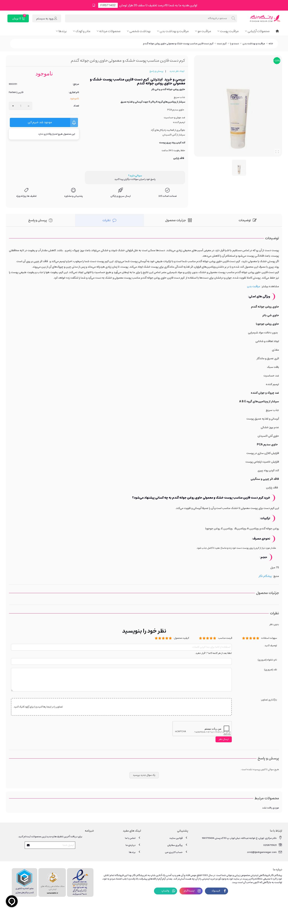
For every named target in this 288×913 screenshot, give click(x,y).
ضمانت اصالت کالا (167, 196)
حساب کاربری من (174, 852)
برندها (63, 31)
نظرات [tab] (106, 220)
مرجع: (75, 84)
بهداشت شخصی (140, 31)
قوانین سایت (176, 838)
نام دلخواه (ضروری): (267, 660)
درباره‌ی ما (131, 845)
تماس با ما (130, 838)
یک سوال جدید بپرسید (144, 775)
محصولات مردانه (109, 31)
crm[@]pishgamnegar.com (262, 852)
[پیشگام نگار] (260, 18)
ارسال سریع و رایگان (120, 196)
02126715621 (270, 845)
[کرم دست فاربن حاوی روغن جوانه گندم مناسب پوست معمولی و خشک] (277, 152)
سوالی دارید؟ (135, 176)
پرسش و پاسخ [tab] (37, 220)
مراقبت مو (204, 31)
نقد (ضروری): (270, 670)
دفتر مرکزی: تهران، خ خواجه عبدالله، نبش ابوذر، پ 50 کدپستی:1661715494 (239, 838)
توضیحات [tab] (245, 220)
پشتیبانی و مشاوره (73, 196)
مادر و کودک (83, 31)
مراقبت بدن (253, 286)
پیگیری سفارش (175, 845)
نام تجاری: (74, 92)
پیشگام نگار (265, 576)
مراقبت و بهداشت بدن (174, 31)
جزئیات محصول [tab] (175, 220)
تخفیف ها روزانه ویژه (26, 196)
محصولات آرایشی (259, 31)
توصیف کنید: (270, 646)
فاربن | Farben (16, 92)
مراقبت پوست (229, 31)
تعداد (76, 106)
